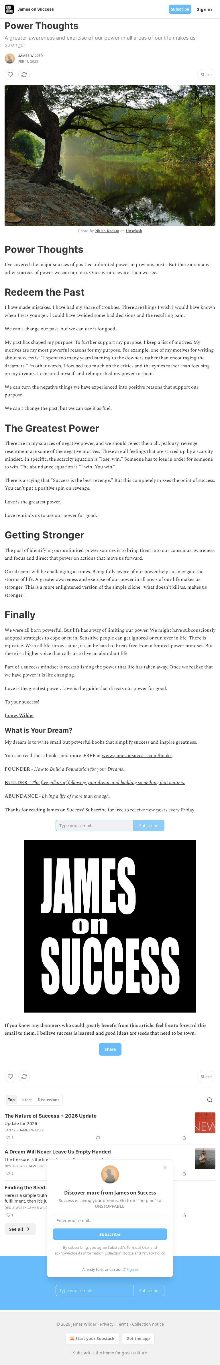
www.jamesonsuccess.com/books (137, 755)
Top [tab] (11, 1099)
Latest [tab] (26, 1099)
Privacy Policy (153, 1253)
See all (16, 1229)
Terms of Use (138, 1247)
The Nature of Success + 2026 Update (51, 1116)
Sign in (204, 9)
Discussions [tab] (48, 1099)
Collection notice (148, 1324)
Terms (123, 1324)
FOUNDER (17, 769)
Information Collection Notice (108, 1253)
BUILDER (16, 782)
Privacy (106, 1324)
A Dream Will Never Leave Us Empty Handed (58, 1152)
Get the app (138, 1338)
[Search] (209, 1100)
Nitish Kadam (107, 231)
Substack (81, 1353)
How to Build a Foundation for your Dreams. (79, 769)
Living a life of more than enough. (76, 796)
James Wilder (30, 56)
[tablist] (34, 1100)
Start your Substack (95, 1338)
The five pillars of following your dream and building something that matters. (108, 782)
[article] (110, 1126)
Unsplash (134, 231)
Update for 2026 (21, 1123)
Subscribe (180, 9)
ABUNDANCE (21, 796)
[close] (165, 1167)
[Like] (10, 74)
